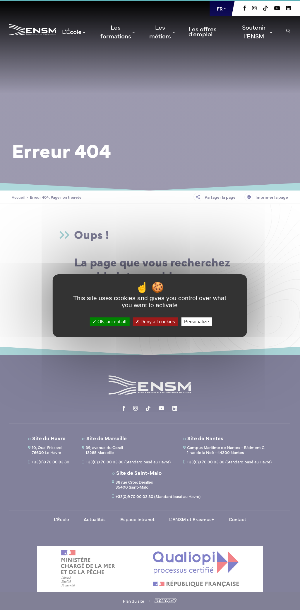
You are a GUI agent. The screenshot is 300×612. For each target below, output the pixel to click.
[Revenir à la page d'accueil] (32, 37)
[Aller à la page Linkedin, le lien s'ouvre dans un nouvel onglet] (288, 8)
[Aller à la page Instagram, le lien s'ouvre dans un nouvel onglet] (254, 8)
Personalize (196, 321)
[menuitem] (74, 31)
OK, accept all (111, 321)
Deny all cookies (157, 321)
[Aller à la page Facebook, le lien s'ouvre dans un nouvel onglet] (245, 9)
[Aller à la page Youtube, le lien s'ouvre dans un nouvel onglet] (277, 8)
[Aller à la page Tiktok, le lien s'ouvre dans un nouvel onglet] (265, 9)
